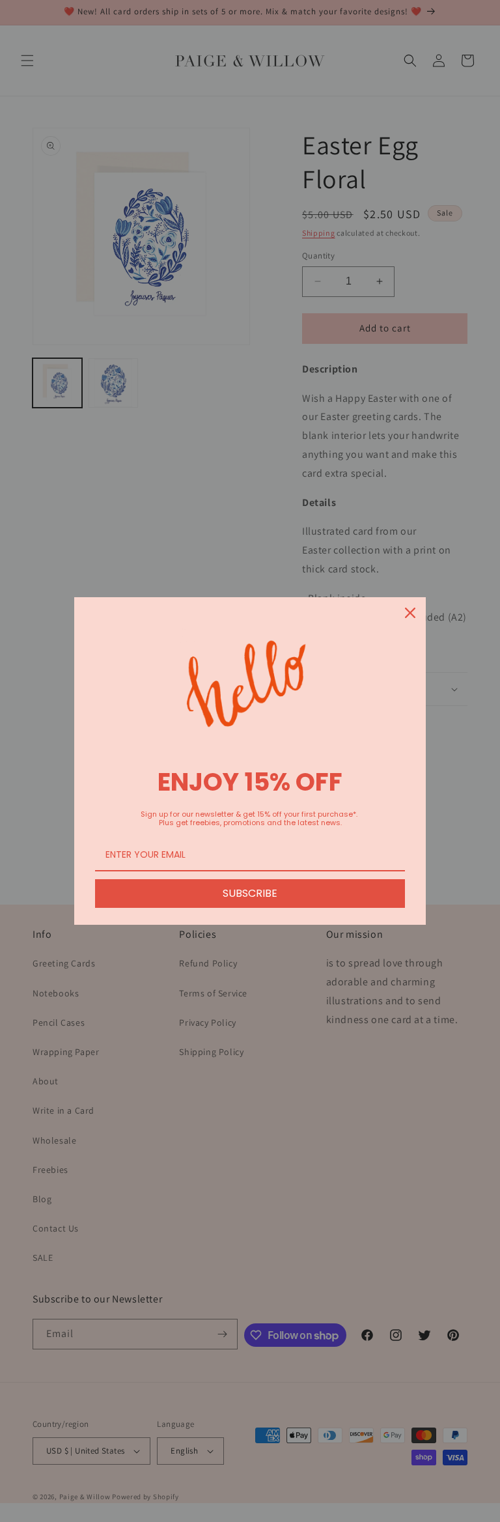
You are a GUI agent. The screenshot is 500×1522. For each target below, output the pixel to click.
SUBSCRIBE (250, 893)
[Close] (410, 612)
